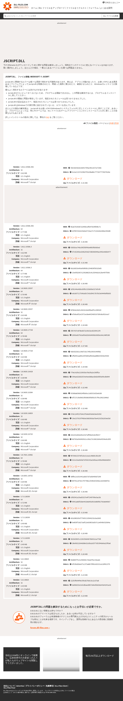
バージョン (104, 123)
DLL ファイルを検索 (110, 16)
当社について (9, 686)
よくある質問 (106, 8)
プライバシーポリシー (35, 686)
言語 (117, 123)
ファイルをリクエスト (76, 8)
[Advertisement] (61, 41)
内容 (112, 123)
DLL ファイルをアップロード (52, 8)
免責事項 (50, 686)
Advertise (20, 686)
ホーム (34, 8)
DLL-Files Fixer (9, 688)
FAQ (47, 117)
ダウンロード (75, 178)
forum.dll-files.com (39, 627)
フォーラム (93, 8)
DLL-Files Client (61, 686)
